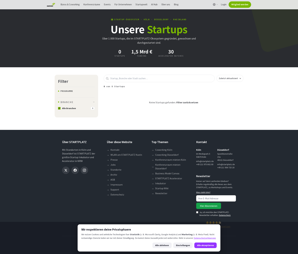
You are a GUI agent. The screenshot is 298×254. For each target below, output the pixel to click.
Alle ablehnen (162, 245)
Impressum (115, 184)
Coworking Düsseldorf (165, 154)
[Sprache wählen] (215, 4)
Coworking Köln (161, 149)
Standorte (114, 169)
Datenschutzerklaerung (205, 238)
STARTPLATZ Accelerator (166, 178)
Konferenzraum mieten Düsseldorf (165, 166)
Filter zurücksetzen (187, 102)
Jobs (111, 164)
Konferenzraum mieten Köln (168, 159)
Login (223, 4)
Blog (176, 4)
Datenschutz (115, 194)
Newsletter (159, 193)
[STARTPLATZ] (51, 5)
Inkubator (158, 183)
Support (113, 189)
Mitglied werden (239, 4)
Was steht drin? (203, 192)
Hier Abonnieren (208, 205)
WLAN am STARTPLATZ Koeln (124, 154)
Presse (112, 159)
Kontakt (113, 149)
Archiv (112, 174)
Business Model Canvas (165, 173)
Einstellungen (183, 245)
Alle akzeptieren (205, 245)
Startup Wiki (159, 188)
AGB (111, 179)
